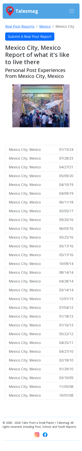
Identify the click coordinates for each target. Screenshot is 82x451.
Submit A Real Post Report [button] (30, 36)
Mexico (45, 26)
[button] (10, 113)
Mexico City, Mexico (41, 149)
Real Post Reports (20, 26)
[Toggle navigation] (72, 11)
